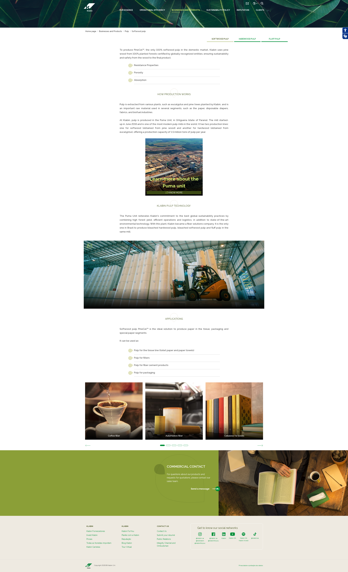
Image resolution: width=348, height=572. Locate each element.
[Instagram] (200, 534)
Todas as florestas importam (98, 543)
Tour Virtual (127, 547)
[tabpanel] (114, 411)
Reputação (126, 539)
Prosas (89, 539)
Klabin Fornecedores (95, 531)
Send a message (200, 488)
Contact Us (162, 531)
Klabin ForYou (128, 531)
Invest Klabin (91, 535)
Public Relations (164, 539)
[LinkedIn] (224, 534)
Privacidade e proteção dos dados (251, 565)
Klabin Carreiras (93, 547)
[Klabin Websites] (254, 3)
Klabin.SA (232, 538)
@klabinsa (255, 538)
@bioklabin (200, 541)
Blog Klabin (127, 543)
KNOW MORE (175, 192)
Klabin (223, 538)
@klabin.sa (200, 538)
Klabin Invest (243, 541)
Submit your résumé (166, 535)
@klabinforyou (200, 543)
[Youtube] (232, 534)
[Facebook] (213, 534)
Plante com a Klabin (130, 535)
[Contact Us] (247, 3)
